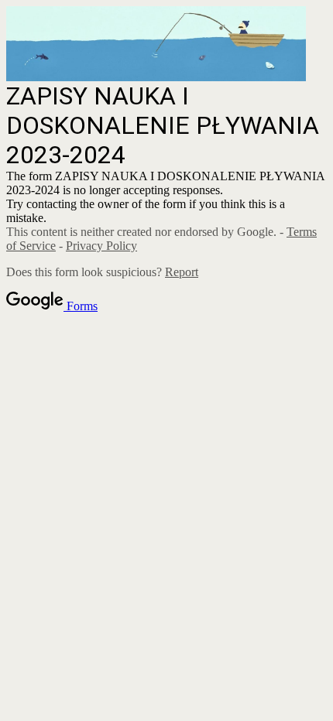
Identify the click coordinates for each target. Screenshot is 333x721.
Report (181, 271)
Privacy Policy (101, 245)
